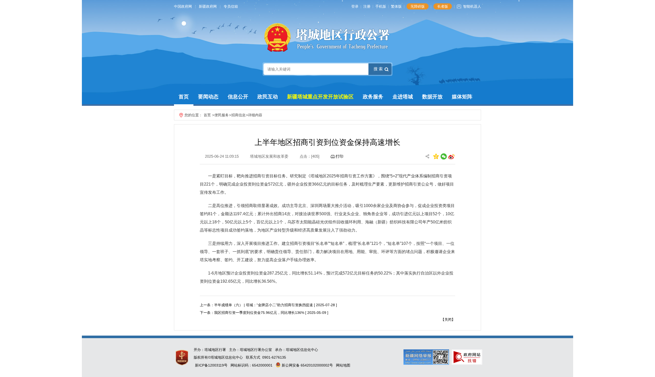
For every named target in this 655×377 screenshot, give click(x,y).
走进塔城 (402, 96)
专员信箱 (231, 6)
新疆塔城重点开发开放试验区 (320, 96)
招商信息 (238, 115)
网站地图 (343, 365)
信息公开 (238, 96)
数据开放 (432, 96)
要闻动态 (208, 96)
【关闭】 (448, 319)
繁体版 (396, 6)
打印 (339, 156)
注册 (366, 6)
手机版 (380, 6)
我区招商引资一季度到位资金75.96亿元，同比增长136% (259, 313)
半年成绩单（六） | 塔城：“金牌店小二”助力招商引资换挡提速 (263, 305)
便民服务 (221, 115)
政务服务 (373, 96)
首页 (184, 96)
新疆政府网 (208, 6)
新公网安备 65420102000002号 (307, 365)
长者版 (442, 6)
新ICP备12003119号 (211, 365)
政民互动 (267, 96)
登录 (354, 6)
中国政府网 (183, 6)
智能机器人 (472, 6)
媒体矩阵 (462, 96)
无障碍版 (417, 6)
